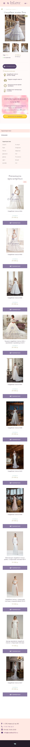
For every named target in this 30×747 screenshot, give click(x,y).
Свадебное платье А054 (15, 211)
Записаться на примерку (15, 116)
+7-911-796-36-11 (8, 726)
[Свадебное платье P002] (15, 28)
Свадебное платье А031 (15, 384)
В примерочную (10, 66)
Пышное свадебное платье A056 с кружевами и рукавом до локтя (15, 342)
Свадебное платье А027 (15, 683)
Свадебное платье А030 (15, 428)
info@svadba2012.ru (11, 732)
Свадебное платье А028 (15, 514)
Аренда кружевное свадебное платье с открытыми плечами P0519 (15, 642)
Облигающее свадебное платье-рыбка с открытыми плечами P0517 (15, 558)
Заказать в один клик (9, 71)
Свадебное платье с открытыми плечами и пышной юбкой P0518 (15, 600)
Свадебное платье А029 (15, 471)
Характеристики (6, 131)
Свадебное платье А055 (15, 254)
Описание (4, 135)
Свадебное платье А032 (15, 298)
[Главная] (2, 9)
